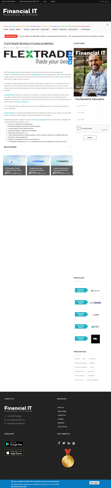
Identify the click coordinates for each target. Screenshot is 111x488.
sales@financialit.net (16, 423)
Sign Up (53, 1)
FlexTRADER (41, 119)
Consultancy (92, 358)
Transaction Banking (81, 363)
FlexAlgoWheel (37, 74)
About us (61, 407)
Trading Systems (79, 371)
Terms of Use (62, 427)
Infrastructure (79, 380)
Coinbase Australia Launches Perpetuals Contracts (36, 170)
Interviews (85, 29)
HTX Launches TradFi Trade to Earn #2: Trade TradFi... (13, 170)
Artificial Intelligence (92, 380)
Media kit (61, 423)
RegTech (92, 363)
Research (63, 29)
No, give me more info (19, 486)
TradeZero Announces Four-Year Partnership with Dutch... (61, 170)
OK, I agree (94, 483)
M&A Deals (91, 375)
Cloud (92, 367)
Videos (26, 29)
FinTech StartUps (80, 375)
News (18, 29)
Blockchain (91, 371)
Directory (35, 29)
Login (45, 1)
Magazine (45, 29)
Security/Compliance (81, 367)
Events (55, 29)
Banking (77, 358)
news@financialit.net (16, 420)
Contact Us (62, 415)
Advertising (62, 411)
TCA (61, 77)
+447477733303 (14, 416)
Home (6, 29)
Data (84, 358)
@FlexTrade (15, 72)
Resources (72, 29)
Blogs (12, 29)
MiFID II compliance (22, 102)
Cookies (61, 419)
